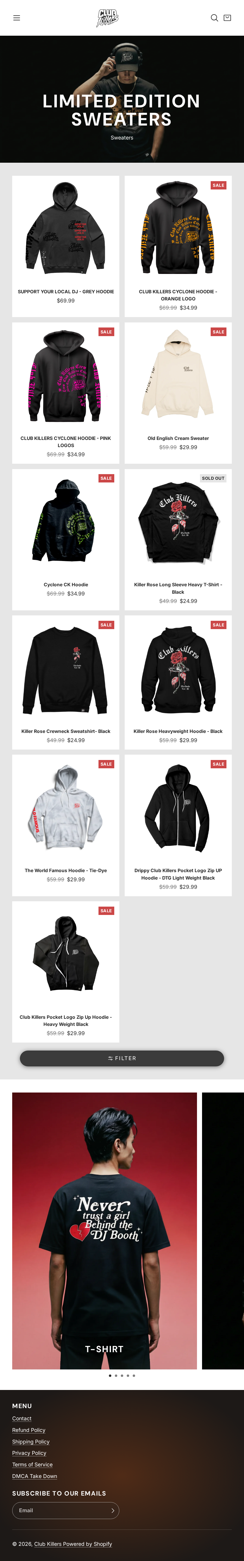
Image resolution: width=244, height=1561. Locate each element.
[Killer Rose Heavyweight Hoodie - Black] (178, 682)
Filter (126, 1058)
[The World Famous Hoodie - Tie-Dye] (65, 825)
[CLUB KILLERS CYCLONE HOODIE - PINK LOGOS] (65, 393)
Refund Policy (29, 1430)
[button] (16, 17)
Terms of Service (32, 1464)
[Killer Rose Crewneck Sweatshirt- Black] (65, 682)
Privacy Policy (29, 1453)
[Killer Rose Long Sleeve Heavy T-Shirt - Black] (178, 539)
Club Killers (48, 1544)
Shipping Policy (31, 1441)
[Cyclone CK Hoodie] (65, 539)
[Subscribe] (112, 1510)
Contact (22, 1418)
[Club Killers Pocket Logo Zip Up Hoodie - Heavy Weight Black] (65, 972)
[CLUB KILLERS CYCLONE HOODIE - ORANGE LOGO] (178, 246)
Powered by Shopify (87, 1544)
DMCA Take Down (34, 1476)
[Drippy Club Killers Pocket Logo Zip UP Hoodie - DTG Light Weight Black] (178, 825)
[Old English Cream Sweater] (178, 393)
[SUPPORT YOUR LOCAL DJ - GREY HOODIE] (65, 246)
